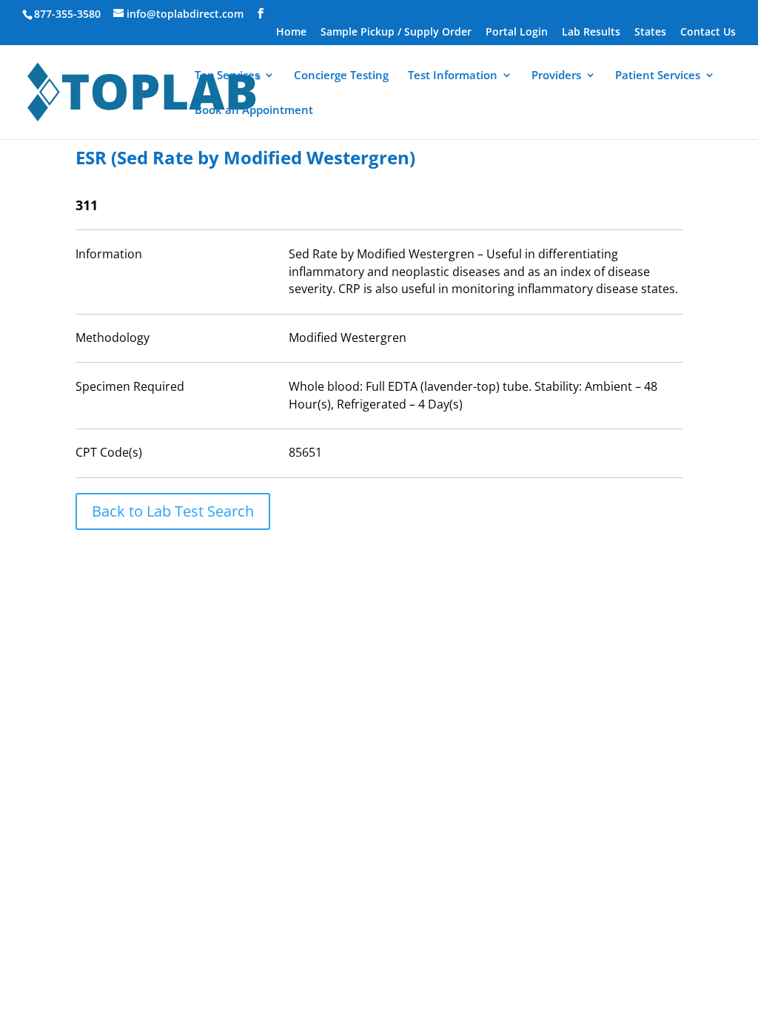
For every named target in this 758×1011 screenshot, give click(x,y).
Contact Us (708, 32)
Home (291, 32)
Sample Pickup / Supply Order (396, 32)
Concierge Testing (341, 76)
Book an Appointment (254, 110)
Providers (556, 76)
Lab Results (591, 32)
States (650, 32)
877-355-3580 (67, 14)
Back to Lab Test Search (173, 511)
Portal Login (517, 32)
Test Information (452, 76)
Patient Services (657, 76)
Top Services (227, 76)
